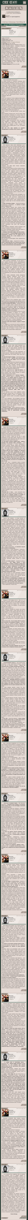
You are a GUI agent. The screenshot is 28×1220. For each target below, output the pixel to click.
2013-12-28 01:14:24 (19, 1108)
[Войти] (20, 8)
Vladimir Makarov (9, 13)
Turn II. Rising (19, 22)
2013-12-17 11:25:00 (20, 508)
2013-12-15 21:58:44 (20, 70)
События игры (12, 22)
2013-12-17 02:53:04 (20, 417)
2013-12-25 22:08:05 (19, 915)
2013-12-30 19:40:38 (19, 1164)
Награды (11, 33)
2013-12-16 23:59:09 (20, 251)
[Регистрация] (17, 8)
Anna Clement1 (6, 28)
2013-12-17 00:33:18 (20, 335)
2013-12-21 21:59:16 (20, 793)
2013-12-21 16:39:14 (19, 733)
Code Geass (5, 22)
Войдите (8, 16)
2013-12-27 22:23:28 (19, 1052)
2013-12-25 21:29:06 (19, 854)
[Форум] (6, 8)
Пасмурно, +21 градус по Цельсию (13, 42)
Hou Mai (4, 135)
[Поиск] (13, 8)
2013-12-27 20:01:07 (19, 993)
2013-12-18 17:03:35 (20, 652)
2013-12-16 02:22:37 (20, 135)
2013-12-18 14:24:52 (20, 590)
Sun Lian (4, 70)
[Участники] (10, 8)
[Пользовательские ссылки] (24, 2)
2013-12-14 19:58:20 (20, 28)
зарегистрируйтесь (15, 16)
